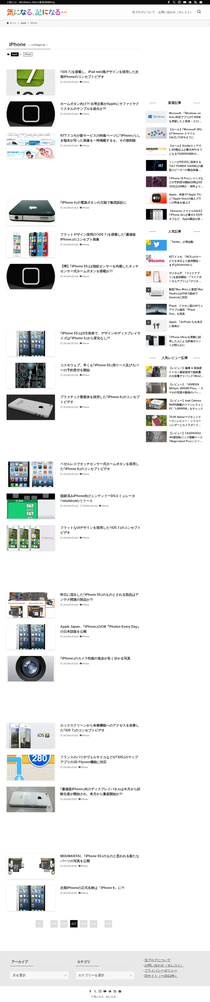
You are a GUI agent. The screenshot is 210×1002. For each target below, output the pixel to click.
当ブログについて (157, 960)
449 (108, 923)
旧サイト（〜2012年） (161, 976)
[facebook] (168, 2)
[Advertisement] (74, 179)
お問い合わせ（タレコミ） (164, 965)
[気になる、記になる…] (37, 12)
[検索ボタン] (198, 12)
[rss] (195, 2)
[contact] (200, 2)
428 (83, 923)
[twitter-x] (174, 2)
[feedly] (190, 2)
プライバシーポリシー (160, 970)
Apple (14, 54)
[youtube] (184, 2)
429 (93, 923)
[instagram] (179, 2)
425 (54, 923)
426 (64, 923)
